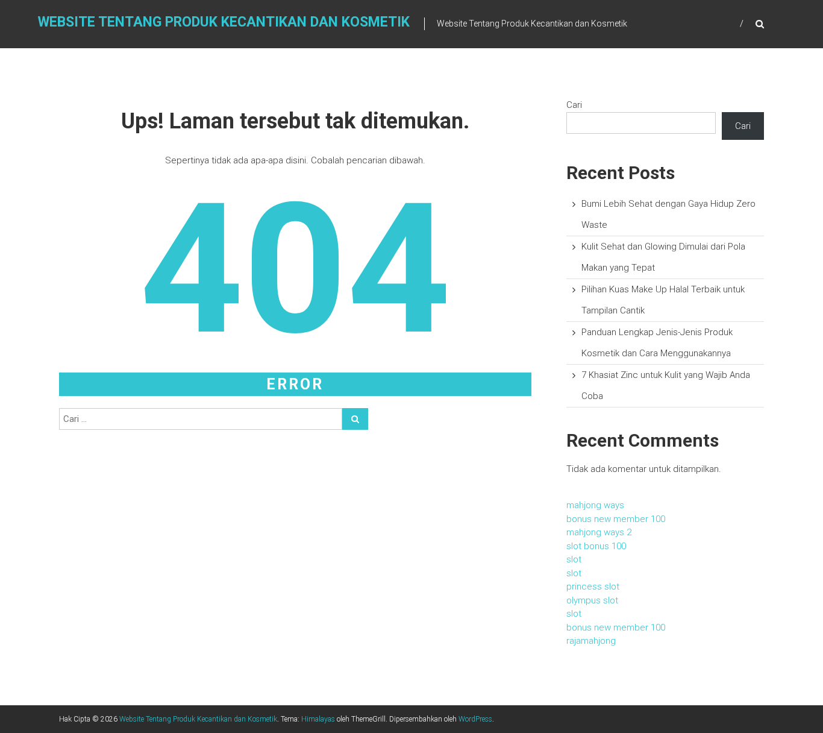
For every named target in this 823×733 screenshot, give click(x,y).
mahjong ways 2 (598, 532)
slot (573, 559)
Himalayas (318, 719)
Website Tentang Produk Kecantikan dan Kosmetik (224, 22)
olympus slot (592, 600)
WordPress (475, 719)
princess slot (592, 586)
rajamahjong (591, 640)
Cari (574, 104)
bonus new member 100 (615, 519)
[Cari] (355, 419)
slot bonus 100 (596, 546)
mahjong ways (595, 505)
